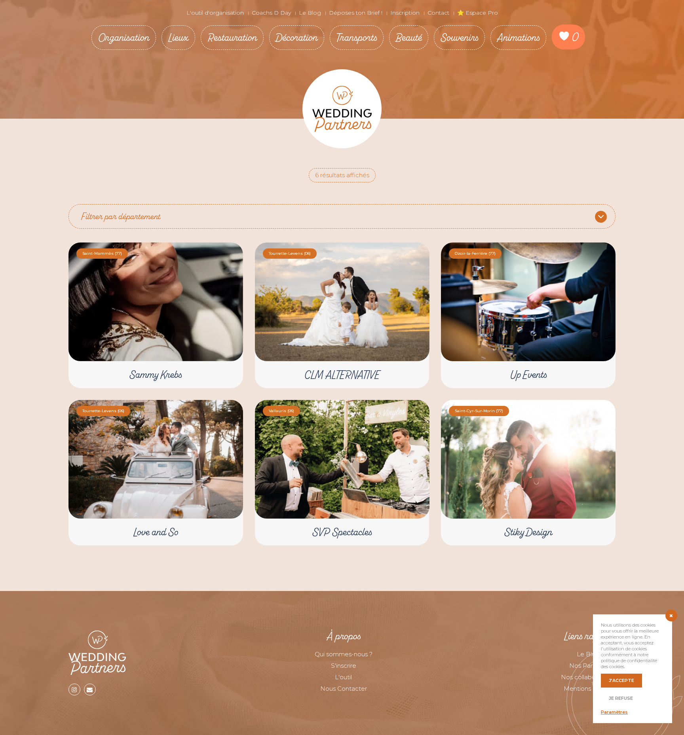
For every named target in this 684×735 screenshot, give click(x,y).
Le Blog (310, 12)
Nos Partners (588, 665)
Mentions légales (588, 688)
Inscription (405, 12)
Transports (356, 37)
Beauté (409, 37)
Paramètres (614, 712)
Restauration (232, 37)
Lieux (178, 37)
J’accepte (621, 680)
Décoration (296, 37)
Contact (438, 12)
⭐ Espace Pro (477, 12)
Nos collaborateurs (588, 677)
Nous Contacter (343, 688)
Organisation (123, 37)
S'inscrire (343, 665)
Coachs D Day (271, 12)
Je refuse (621, 698)
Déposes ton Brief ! (355, 12)
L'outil (343, 677)
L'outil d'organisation (215, 12)
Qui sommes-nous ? (343, 654)
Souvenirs (459, 37)
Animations (518, 37)
